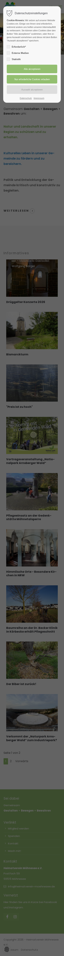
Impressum (39, 98)
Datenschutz (26, 98)
